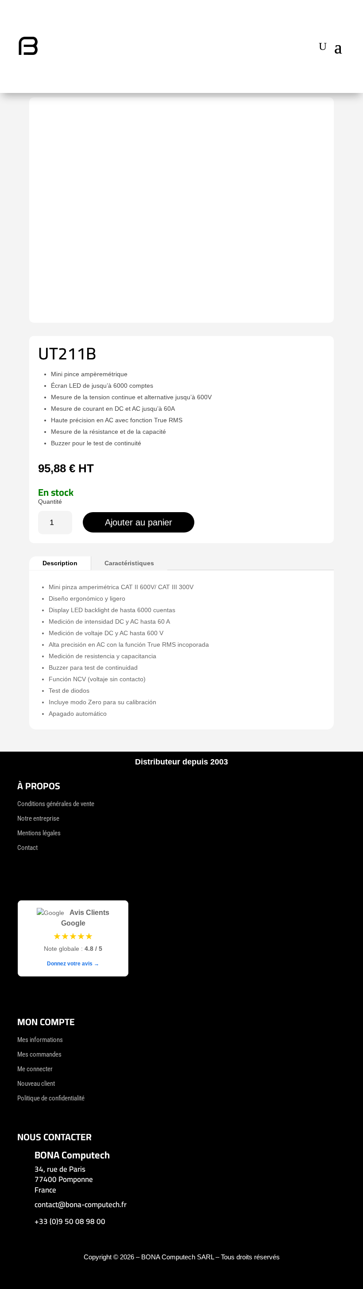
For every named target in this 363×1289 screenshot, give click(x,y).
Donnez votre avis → (73, 964)
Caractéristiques (129, 563)
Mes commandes (39, 1054)
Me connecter (35, 1069)
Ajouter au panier (138, 522)
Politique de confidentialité (51, 1098)
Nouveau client (36, 1084)
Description (59, 563)
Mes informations (40, 1040)
